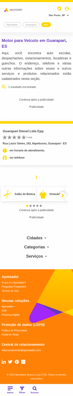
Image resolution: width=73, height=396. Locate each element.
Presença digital (10, 314)
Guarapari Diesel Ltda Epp (23, 131)
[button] (27, 206)
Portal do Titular (10, 334)
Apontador (12, 24)
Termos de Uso (10, 290)
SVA (4, 310)
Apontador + (8, 306)
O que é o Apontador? (14, 282)
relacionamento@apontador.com (21, 350)
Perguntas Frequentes (14, 286)
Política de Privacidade (14, 330)
